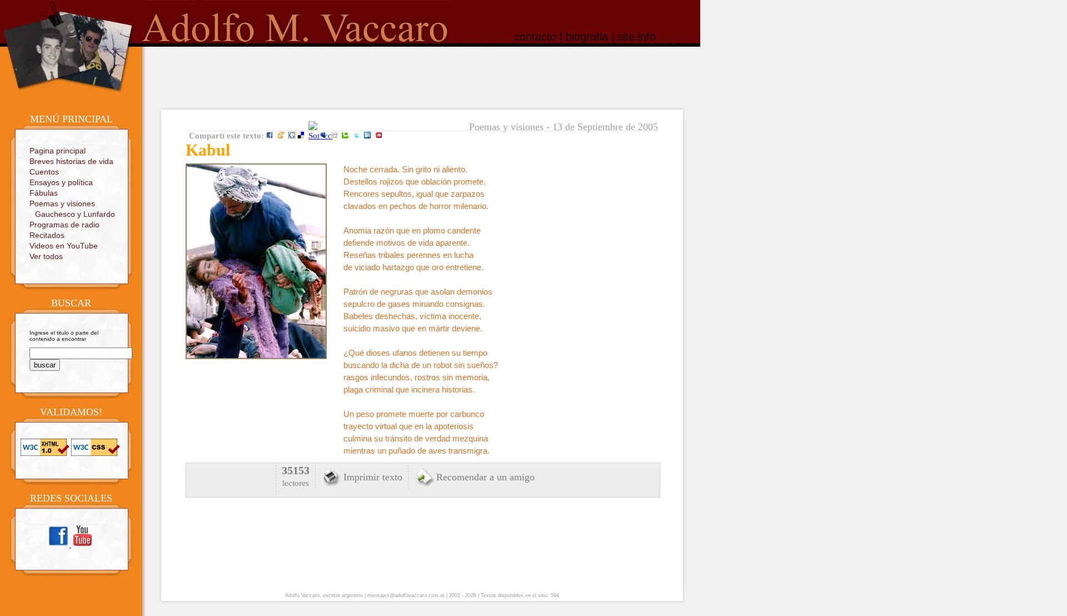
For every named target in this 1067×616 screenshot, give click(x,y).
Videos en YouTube (63, 245)
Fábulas (43, 192)
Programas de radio (64, 224)
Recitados (46, 235)
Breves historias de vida (71, 161)
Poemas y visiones (62, 203)
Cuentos (44, 171)
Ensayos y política (61, 182)
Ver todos (46, 256)
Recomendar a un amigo (485, 477)
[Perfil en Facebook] (59, 545)
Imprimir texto (372, 477)
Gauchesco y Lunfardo (75, 214)
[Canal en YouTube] (82, 545)
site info (636, 37)
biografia (587, 37)
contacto (535, 37)
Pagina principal (57, 150)
